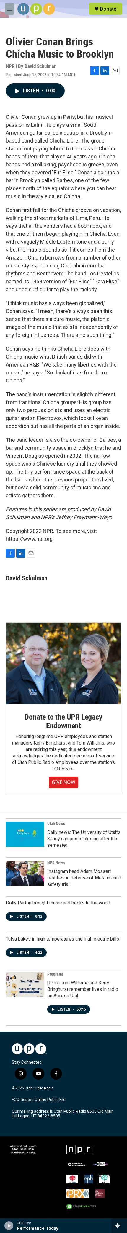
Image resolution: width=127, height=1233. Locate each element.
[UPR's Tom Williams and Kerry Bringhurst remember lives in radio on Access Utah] (25, 984)
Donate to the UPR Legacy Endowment (63, 721)
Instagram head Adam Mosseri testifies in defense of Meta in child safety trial (84, 878)
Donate (108, 8)
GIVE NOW (63, 782)
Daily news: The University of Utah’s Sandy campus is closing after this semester (84, 838)
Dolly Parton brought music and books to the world (58, 903)
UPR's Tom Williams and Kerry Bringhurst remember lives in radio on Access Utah (82, 989)
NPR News (56, 862)
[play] (9, 1226)
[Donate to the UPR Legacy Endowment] (63, 663)
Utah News (56, 823)
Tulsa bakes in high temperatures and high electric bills (62, 939)
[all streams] (119, 1225)
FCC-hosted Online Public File (39, 1100)
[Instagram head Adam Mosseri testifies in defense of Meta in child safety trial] (25, 873)
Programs (55, 974)
